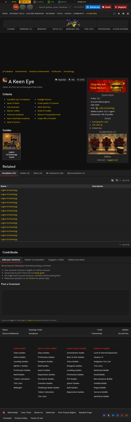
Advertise (50, 412)
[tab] (9, 173)
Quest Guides (44, 370)
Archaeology (69, 71)
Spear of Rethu (13, 103)
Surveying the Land (100, 122)
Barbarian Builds (101, 370)
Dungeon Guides (45, 361)
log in (23, 320)
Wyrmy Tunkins (13, 111)
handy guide (39, 273)
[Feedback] (123, 13)
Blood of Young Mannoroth (49, 114)
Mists (64, 2)
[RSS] (126, 415)
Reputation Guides (46, 374)
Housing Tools (35, 330)
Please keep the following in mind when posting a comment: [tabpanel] (31, 292)
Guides (68, 13)
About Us (38, 412)
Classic (40, 2)
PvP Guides (72, 379)
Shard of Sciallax (44, 111)
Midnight (18, 387)
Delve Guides (20, 357)
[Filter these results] (117, 180)
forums (32, 278)
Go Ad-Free (91, 13)
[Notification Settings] (119, 13)
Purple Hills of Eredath (47, 118)
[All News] (6, 1)
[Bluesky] (113, 415)
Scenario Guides (45, 383)
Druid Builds (99, 374)
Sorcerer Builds (101, 392)
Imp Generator (13, 107)
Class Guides (19, 353)
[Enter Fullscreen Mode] (114, 13)
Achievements (21, 71)
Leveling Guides (21, 361)
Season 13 (98, 357)
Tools (99, 330)
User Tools (26, 412)
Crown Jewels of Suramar (48, 103)
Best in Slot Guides (75, 357)
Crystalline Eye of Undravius (18, 99)
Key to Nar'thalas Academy (18, 118)
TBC (52, 2)
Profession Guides (22, 370)
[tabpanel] (65, 212)
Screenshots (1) (107, 131)
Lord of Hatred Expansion (105, 353)
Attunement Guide (75, 353)
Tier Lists (18, 383)
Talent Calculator (22, 379)
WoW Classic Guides (76, 348)
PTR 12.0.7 (30, 7)
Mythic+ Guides (21, 366)
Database (50, 13)
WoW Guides (20, 348)
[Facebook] (117, 415)
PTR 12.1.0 (22, 7)
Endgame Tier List (102, 361)
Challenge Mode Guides (48, 387)
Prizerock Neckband (15, 114)
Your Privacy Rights (67, 412)
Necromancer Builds (103, 379)
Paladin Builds (100, 383)
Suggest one (112, 160)
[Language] (128, 13)
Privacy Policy (21, 418)
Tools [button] (60, 13)
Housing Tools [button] (17, 13)
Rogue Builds (100, 387)
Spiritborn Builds (101, 396)
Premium (7, 418)
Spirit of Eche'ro (13, 122)
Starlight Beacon (44, 99)
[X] (109, 415)
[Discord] (104, 415)
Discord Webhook (35, 13)
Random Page (85, 412)
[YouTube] (122, 415)
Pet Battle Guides (46, 379)
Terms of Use (36, 418)
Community (78, 13)
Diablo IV (84, 2)
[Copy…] (112, 180)
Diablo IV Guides (102, 348)
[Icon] (4, 80)
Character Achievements (39, 71)
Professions (56, 71)
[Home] (4, 413)
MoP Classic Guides (47, 348)
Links (82, 79)
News (5, 13)
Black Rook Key (44, 107)
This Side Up (97, 125)
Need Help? (13, 412)
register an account (34, 320)
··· (71, 2)
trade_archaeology (106, 108)
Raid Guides (19, 374)
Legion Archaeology (9, 190)
